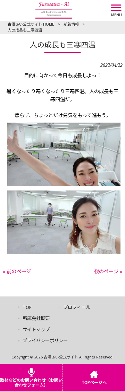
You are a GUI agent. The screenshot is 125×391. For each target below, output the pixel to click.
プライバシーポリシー (45, 340)
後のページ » (108, 271)
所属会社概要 (36, 318)
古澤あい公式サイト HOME (31, 24)
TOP (27, 307)
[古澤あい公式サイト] (53, 10)
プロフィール (76, 307)
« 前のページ (16, 271)
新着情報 (71, 24)
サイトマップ (36, 329)
